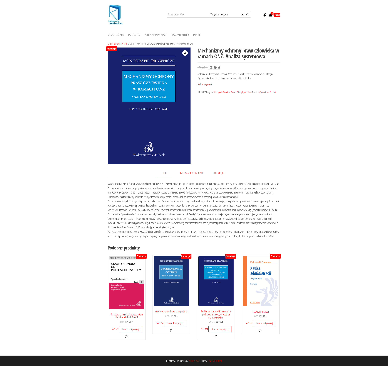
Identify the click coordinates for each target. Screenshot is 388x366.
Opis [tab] (164, 173)
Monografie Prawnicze (222, 92)
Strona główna (116, 34)
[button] (185, 53)
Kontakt (197, 34)
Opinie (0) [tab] (218, 173)
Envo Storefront (215, 361)
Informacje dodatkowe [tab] (191, 173)
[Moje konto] (264, 14)
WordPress (194, 361)
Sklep (124, 44)
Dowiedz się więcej (130, 329)
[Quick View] (117, 329)
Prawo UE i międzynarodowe (241, 92)
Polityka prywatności (155, 34)
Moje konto (134, 34)
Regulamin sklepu (180, 34)
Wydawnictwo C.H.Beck (267, 92)
